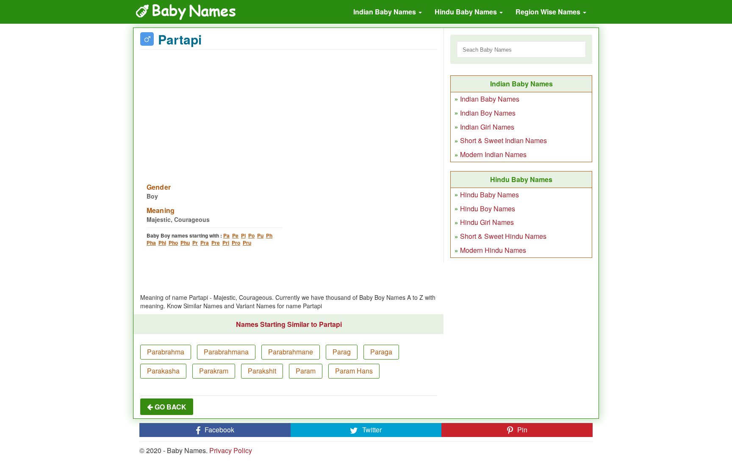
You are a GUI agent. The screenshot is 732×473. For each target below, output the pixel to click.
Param (306, 371)
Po (251, 235)
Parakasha (163, 371)
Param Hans (354, 371)
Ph (269, 235)
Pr (195, 242)
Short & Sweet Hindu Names (503, 236)
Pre (215, 242)
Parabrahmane (290, 352)
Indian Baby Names (385, 12)
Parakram (213, 371)
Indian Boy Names (488, 113)
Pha (151, 242)
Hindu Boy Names (487, 208)
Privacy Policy (230, 450)
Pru (247, 242)
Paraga (381, 352)
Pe (235, 235)
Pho (173, 242)
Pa (226, 235)
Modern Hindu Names (493, 250)
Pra (204, 242)
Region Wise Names (549, 12)
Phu (185, 242)
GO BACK (169, 407)
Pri (225, 242)
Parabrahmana (226, 352)
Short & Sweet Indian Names (503, 140)
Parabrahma (165, 352)
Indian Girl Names (487, 127)
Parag (342, 352)
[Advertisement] (288, 111)
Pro (236, 242)
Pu (260, 235)
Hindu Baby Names (467, 12)
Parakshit (262, 371)
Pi (243, 235)
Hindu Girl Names (487, 222)
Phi (162, 242)
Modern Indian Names (493, 154)
